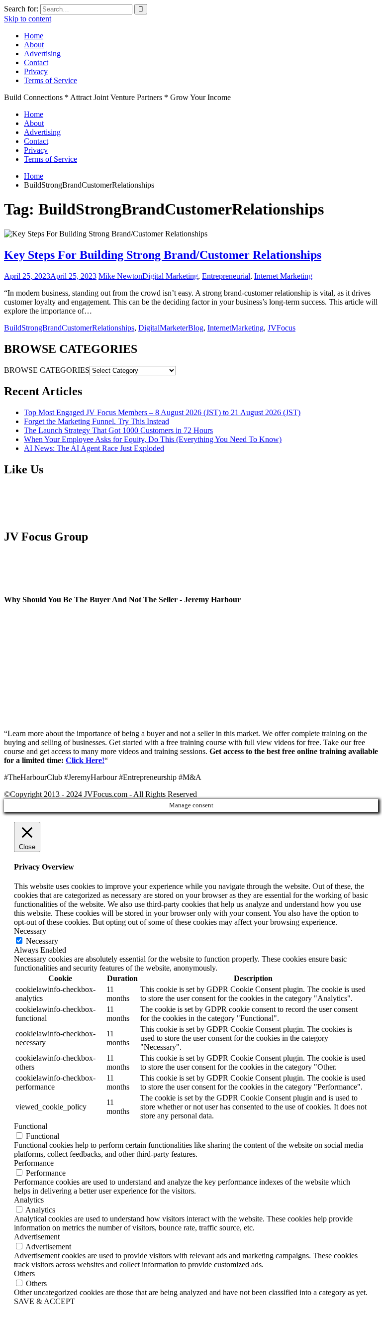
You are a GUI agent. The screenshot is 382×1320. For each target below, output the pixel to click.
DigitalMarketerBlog (170, 328)
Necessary (42, 941)
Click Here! (85, 760)
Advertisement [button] (37, 1236)
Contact (36, 62)
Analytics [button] (29, 1200)
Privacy (36, 71)
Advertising (42, 53)
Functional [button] (30, 1126)
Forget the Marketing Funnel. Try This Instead (96, 421)
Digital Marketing (170, 276)
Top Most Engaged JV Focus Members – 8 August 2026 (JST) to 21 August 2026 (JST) (162, 412)
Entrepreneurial (226, 276)
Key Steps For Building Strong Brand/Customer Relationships (162, 254)
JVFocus (281, 328)
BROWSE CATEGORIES (47, 370)
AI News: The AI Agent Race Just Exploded (94, 448)
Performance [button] (34, 1163)
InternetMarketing (235, 328)
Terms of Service (50, 80)
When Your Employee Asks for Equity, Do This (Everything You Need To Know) (153, 439)
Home (33, 35)
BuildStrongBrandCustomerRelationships (69, 328)
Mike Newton (120, 276)
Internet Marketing (283, 276)
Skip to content (27, 18)
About (34, 44)
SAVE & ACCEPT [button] (44, 1301)
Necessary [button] (30, 931)
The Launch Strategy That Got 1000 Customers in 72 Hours (118, 430)
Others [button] (24, 1273)
